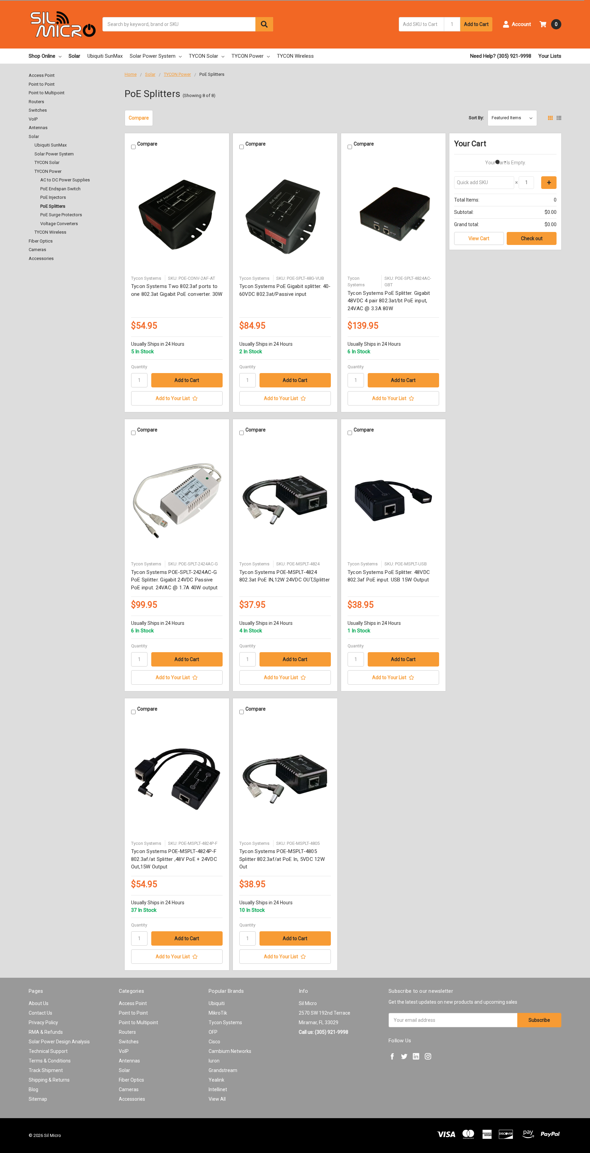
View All (217, 1099)
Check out (532, 238)
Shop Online (42, 56)
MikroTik (218, 1013)
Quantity (139, 366)
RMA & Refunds (46, 1032)
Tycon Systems (225, 1022)
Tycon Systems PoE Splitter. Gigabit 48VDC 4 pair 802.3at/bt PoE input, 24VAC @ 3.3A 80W (389, 301)
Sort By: (476, 117)
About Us (38, 1003)
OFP (213, 1032)
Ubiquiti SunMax (105, 56)
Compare (139, 118)
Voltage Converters (59, 223)
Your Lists (549, 56)
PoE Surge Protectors (61, 214)
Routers (36, 101)
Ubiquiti (217, 1003)
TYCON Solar (203, 56)
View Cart (478, 238)
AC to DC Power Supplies (65, 179)
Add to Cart (476, 24)
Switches (38, 110)
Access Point (42, 75)
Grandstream (223, 1070)
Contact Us (40, 1013)
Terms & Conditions (50, 1060)
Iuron (214, 1060)
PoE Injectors (53, 197)
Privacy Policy (43, 1022)
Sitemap (38, 1099)
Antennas (38, 127)
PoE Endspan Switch (60, 188)
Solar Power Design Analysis (59, 1041)
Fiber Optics (41, 241)
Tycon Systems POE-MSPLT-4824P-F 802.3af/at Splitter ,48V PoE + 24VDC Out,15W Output (174, 859)
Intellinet (218, 1089)
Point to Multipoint (47, 92)
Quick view (176, 214)
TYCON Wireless (295, 56)
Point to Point (42, 84)
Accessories (41, 258)
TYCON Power (247, 56)
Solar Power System (152, 56)
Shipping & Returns (49, 1080)
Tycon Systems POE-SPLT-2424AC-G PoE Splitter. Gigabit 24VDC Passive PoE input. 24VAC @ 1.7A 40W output (174, 580)
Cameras (37, 249)
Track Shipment (46, 1070)
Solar (74, 56)
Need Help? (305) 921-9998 (500, 56)
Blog (33, 1089)
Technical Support (48, 1051)
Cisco (214, 1041)
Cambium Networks (230, 1051)
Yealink (216, 1080)
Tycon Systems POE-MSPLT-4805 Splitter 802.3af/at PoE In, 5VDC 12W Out (282, 859)
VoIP (33, 119)
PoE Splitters (52, 206)
